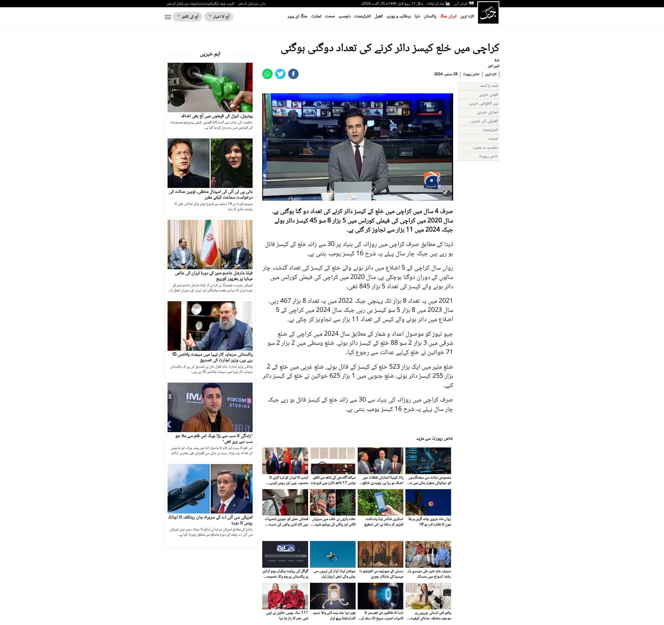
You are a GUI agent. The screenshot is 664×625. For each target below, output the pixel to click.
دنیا (417, 16)
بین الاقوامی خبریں (483, 103)
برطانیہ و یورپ (398, 16)
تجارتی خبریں (487, 112)
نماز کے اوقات (435, 4)
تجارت (316, 16)
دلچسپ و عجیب (485, 147)
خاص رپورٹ (471, 74)
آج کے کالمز (189, 16)
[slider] (357, 196)
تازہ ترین (467, 16)
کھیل (379, 16)
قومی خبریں (488, 94)
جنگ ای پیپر (298, 16)
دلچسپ (344, 16)
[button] (278, 197)
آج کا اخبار (220, 16)
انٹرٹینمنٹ (362, 16)
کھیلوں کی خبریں (484, 121)
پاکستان (430, 16)
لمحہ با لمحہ (488, 85)
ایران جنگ (448, 16)
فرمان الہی (460, 4)
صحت (330, 16)
